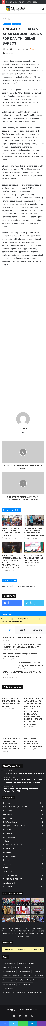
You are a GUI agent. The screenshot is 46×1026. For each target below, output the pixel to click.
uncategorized (9, 883)
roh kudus (7, 864)
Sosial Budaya (8, 871)
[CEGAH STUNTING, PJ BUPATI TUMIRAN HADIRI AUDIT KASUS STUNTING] (12, 520)
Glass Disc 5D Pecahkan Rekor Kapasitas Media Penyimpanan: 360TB (33, 742)
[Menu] (3, 9)
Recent (22, 630)
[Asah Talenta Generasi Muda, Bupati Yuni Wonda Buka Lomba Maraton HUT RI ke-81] (37, 918)
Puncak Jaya (31, 980)
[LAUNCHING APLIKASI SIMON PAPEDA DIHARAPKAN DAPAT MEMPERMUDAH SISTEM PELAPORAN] (12, 733)
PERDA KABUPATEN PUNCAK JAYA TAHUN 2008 (23, 638)
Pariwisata (9, 841)
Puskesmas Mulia (9, 984)
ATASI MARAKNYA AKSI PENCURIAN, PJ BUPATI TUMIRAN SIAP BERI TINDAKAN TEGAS (34, 559)
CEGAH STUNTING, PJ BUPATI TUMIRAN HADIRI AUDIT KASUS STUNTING (11, 531)
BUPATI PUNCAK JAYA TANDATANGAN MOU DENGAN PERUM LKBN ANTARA (11, 702)
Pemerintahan (8, 849)
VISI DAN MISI (9, 887)
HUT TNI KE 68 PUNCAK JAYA (15, 807)
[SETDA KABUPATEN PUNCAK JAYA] (16, 8)
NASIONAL (7, 830)
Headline (6, 803)
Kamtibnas (14, 19)
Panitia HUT (8, 833)
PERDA (6, 860)
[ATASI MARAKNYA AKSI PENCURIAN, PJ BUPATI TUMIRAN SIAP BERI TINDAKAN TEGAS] (34, 547)
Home (6, 19)
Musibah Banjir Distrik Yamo (14, 826)
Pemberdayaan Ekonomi (12, 845)
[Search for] (43, 9)
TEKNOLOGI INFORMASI (13, 879)
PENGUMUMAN (9, 856)
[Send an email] (11, 49)
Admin (8, 49)
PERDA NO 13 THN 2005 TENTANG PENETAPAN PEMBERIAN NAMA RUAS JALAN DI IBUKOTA (22, 645)
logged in (15, 586)
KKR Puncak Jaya (10, 822)
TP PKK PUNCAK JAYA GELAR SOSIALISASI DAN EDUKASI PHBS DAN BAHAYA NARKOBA (34, 531)
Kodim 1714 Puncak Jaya (12, 976)
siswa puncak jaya (25, 984)
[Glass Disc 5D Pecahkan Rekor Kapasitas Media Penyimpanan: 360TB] (34, 733)
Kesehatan (16, 24)
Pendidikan (7, 852)
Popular (7, 630)
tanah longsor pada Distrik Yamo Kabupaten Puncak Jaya (23, 992)
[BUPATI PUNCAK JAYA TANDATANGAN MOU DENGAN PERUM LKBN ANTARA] (12, 693)
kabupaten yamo (24, 971)
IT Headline (26, 967)
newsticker (39, 976)
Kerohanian (7, 814)
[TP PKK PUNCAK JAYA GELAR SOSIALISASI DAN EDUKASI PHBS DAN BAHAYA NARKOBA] (34, 520)
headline (16, 967)
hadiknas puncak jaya (26, 963)
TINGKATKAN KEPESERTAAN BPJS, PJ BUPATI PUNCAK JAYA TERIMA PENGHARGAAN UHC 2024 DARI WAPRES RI (11, 561)
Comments (37, 630)
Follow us (7, 942)
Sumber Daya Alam (11, 875)
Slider (5, 868)
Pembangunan (9, 837)
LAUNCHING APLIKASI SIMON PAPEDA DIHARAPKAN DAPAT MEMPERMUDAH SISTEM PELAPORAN (11, 743)
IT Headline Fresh (9, 971)
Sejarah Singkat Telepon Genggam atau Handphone (30, 664)
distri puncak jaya (9, 963)
